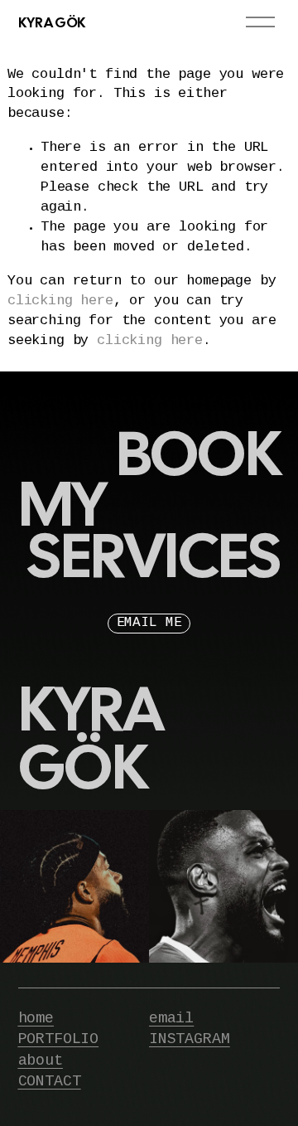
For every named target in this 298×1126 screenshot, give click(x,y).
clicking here (60, 301)
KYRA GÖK (51, 22)
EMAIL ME (149, 623)
